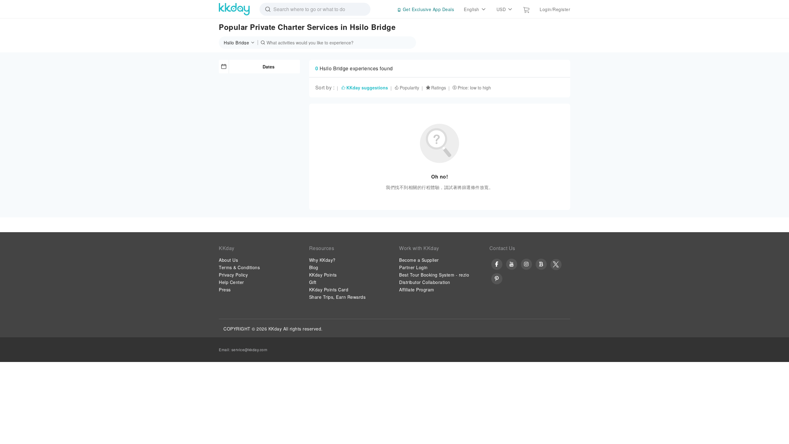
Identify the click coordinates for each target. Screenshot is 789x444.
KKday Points (323, 275)
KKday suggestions (367, 87)
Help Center (231, 282)
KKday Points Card (329, 289)
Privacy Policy (233, 275)
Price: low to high (474, 87)
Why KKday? (322, 260)
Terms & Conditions (239, 267)
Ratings (438, 87)
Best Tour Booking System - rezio (434, 275)
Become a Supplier (419, 260)
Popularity (409, 87)
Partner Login (413, 267)
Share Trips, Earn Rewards (337, 297)
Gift (313, 282)
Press (225, 289)
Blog (313, 267)
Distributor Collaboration (424, 282)
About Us (228, 260)
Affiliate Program (416, 289)
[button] (241, 42)
